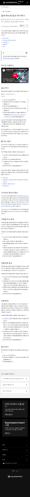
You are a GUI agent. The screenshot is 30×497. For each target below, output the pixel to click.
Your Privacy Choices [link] (11, 461)
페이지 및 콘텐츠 (6, 11)
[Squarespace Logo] (15, 474)
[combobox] (24, 25)
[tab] (3, 94)
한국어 (13, 468)
